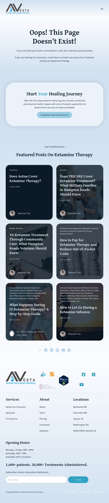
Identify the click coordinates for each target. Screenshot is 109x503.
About (42, 407)
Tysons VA (78, 418)
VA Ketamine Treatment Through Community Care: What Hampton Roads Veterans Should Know (28, 243)
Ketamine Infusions (16, 407)
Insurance (44, 424)
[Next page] (69, 350)
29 (63, 350)
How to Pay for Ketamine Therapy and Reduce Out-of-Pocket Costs (78, 246)
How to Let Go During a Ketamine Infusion (78, 309)
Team (42, 412)
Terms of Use (86, 492)
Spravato (10, 412)
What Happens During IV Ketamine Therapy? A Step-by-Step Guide (29, 309)
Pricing (43, 418)
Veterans (43, 430)
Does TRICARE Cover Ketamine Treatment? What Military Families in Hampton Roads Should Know (78, 185)
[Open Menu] (102, 9)
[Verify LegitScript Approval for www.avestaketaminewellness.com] (64, 380)
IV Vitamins (12, 418)
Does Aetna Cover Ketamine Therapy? (25, 178)
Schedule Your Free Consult (54, 115)
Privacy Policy (71, 492)
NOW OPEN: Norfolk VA (84, 430)
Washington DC (81, 424)
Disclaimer (99, 492)
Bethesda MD (80, 407)
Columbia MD (80, 412)
